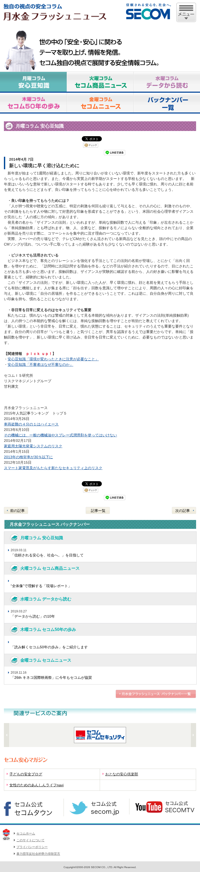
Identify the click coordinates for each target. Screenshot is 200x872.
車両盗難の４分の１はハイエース (31, 424)
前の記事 (17, 511)
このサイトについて (30, 840)
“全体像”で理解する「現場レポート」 (41, 586)
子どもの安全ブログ (25, 774)
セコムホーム (25, 833)
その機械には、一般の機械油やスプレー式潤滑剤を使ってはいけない (60, 435)
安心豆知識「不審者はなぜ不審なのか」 (40, 364)
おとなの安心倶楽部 (121, 774)
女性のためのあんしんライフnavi (36, 785)
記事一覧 (98, 511)
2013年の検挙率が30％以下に (28, 457)
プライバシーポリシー (32, 847)
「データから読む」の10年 (33, 616)
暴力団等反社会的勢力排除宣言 (38, 854)
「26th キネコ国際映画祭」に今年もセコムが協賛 (51, 677)
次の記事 (182, 511)
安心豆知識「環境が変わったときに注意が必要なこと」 (53, 359)
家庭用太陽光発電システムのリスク (33, 446)
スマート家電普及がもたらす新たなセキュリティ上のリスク (53, 468)
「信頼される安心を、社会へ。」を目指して (47, 555)
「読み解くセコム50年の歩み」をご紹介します (49, 647)
